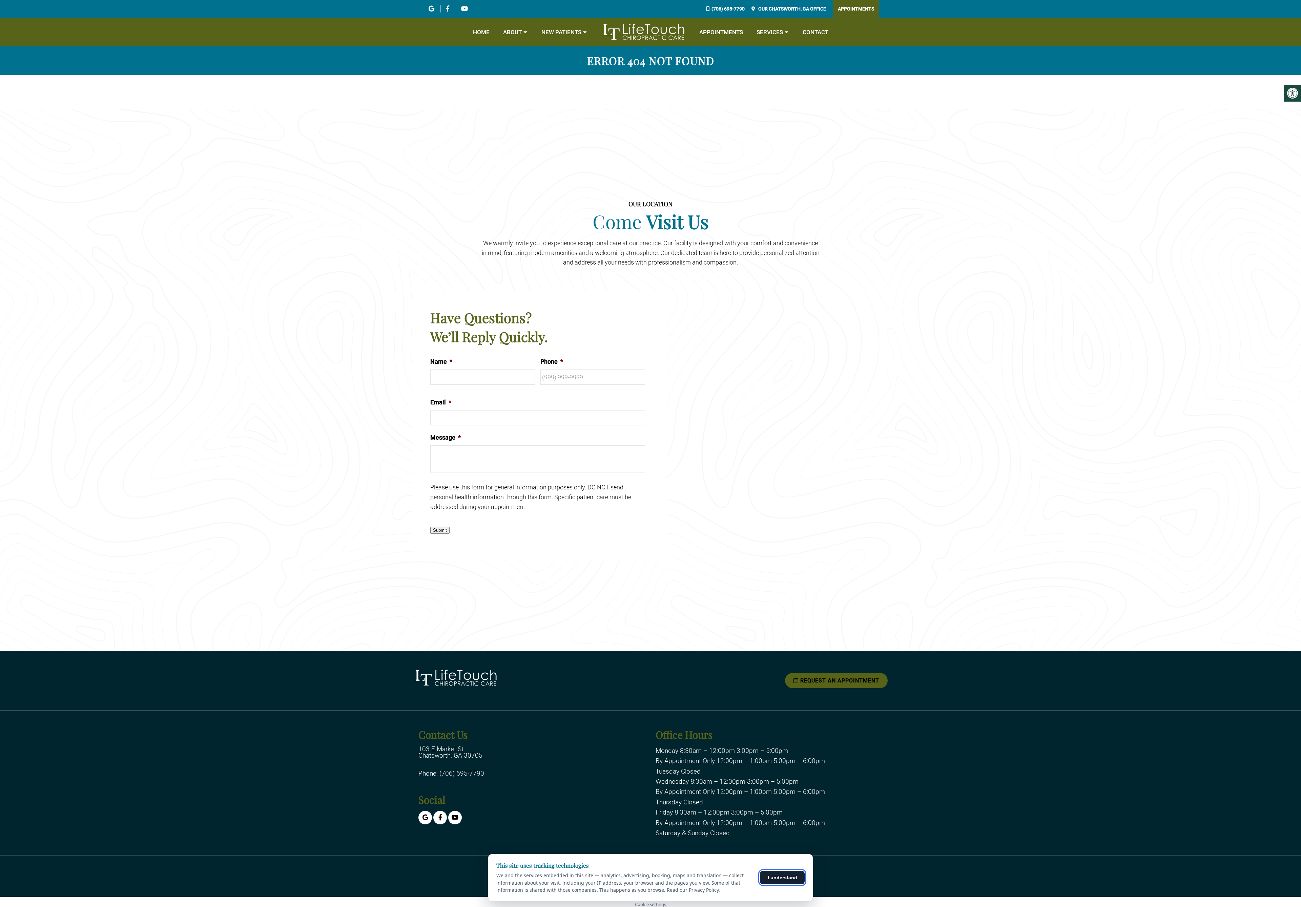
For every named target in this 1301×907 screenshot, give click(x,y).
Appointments (856, 9)
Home (481, 32)
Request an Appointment (839, 680)
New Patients (561, 32)
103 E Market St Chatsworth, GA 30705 (450, 752)
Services (770, 32)
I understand (782, 877)
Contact (815, 32)
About (512, 32)
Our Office (791, 9)
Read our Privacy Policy (693, 890)
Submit (440, 530)
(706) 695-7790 (728, 9)
